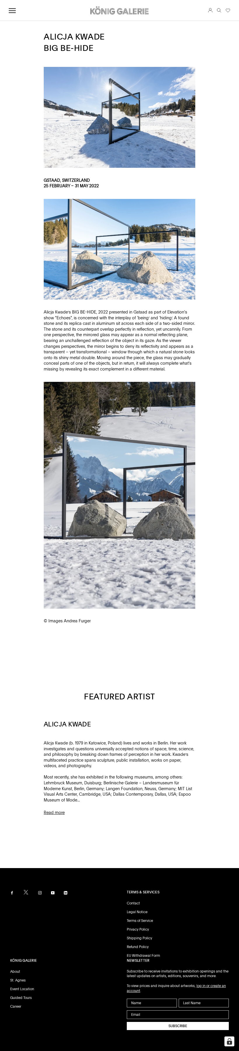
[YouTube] (53, 892)
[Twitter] (26, 892)
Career (15, 1006)
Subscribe (177, 1026)
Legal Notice (137, 912)
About (15, 972)
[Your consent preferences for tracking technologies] (229, 1041)
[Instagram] (40, 892)
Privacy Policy (138, 929)
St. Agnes (18, 980)
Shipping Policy (139, 938)
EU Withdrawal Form (143, 956)
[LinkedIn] (65, 892)
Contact (133, 903)
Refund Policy (138, 947)
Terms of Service (140, 921)
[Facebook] (12, 892)
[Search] (219, 11)
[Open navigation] (12, 10)
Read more (54, 812)
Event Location (22, 989)
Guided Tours (21, 998)
